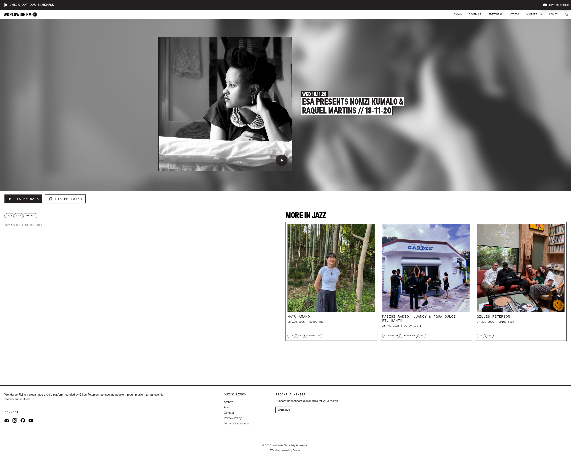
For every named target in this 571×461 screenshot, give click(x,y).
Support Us (534, 14)
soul (18, 215)
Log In (553, 14)
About (227, 407)
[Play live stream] (6, 5)
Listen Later (68, 199)
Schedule (475, 14)
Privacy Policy (233, 418)
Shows (458, 14)
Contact (229, 413)
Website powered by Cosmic (285, 450)
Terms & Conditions (236, 423)
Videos (514, 14)
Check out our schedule (32, 4)
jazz (9, 215)
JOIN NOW (283, 409)
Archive (228, 402)
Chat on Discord (559, 5)
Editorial (495, 14)
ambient (30, 215)
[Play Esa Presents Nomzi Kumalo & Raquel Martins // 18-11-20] (282, 160)
